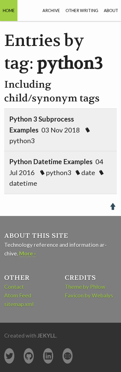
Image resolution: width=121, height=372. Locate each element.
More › (27, 253)
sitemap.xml (18, 304)
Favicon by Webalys (89, 295)
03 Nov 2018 (47, 130)
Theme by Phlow (85, 286)
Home (9, 10)
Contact (14, 286)
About (111, 10)
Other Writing (82, 10)
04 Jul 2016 (56, 172)
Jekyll (46, 335)
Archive (51, 10)
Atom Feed (17, 295)
